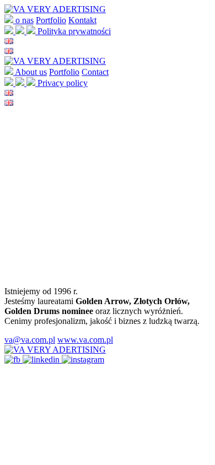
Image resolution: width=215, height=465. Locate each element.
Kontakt (82, 20)
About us (31, 72)
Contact (95, 72)
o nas (24, 20)
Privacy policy (62, 83)
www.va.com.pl (85, 339)
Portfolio (51, 20)
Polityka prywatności (74, 31)
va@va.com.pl (29, 339)
